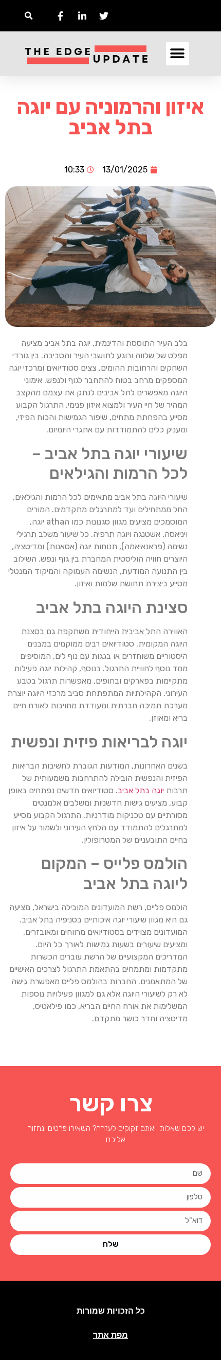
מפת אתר (110, 1335)
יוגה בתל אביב (141, 790)
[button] (28, 16)
